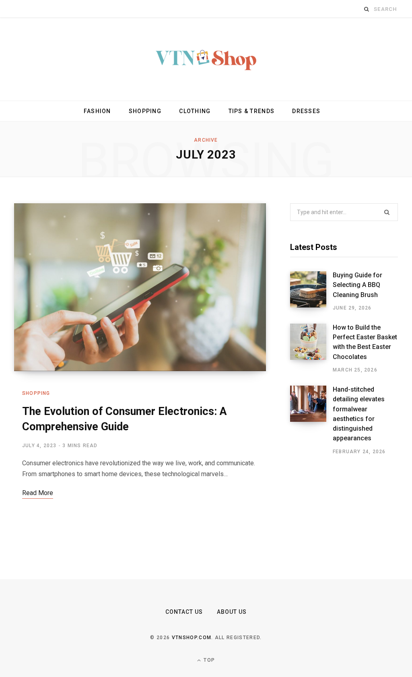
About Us (232, 612)
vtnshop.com (192, 637)
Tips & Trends (251, 111)
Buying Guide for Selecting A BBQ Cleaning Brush (357, 285)
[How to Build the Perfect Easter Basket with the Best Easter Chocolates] (311, 349)
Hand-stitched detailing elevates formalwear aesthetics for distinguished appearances (359, 414)
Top (208, 660)
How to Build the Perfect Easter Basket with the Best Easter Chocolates (365, 342)
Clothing (194, 111)
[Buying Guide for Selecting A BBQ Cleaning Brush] (311, 291)
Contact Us (184, 612)
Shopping (145, 111)
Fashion (97, 111)
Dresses (306, 111)
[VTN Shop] (206, 59)
